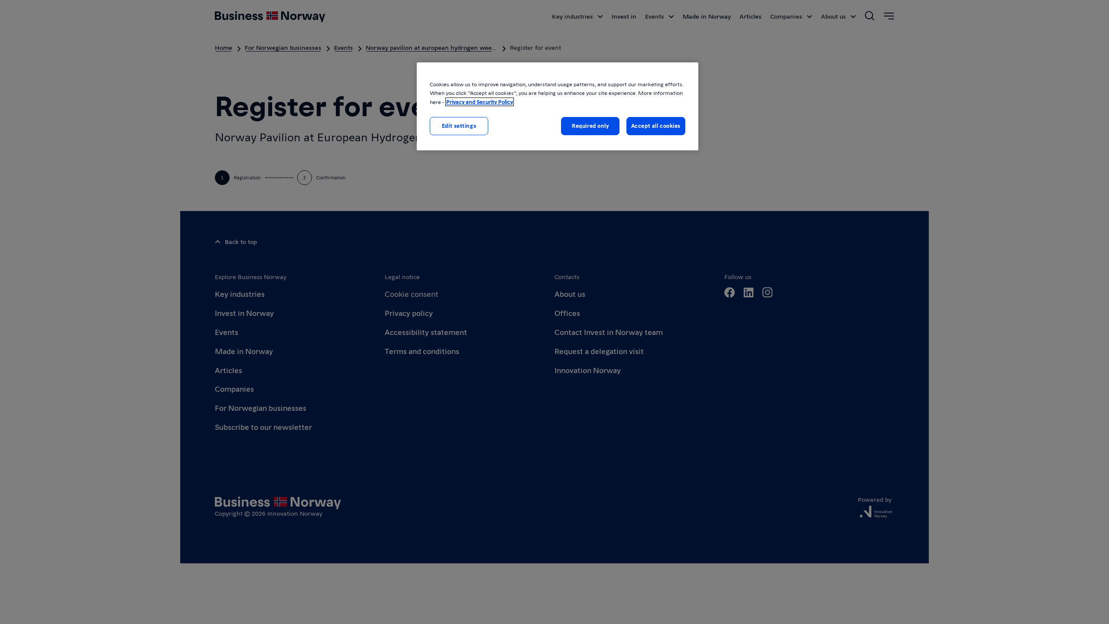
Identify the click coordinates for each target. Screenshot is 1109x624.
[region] (557, 106)
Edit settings (459, 125)
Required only (590, 125)
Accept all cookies (656, 125)
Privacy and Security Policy (479, 101)
